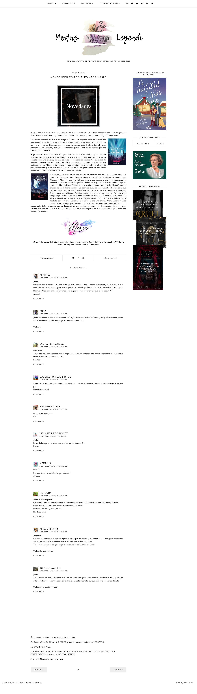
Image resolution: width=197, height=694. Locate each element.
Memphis (45, 463)
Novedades (47, 258)
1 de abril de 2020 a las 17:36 (53, 278)
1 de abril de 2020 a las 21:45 (53, 379)
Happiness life (50, 406)
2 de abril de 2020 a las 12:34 (53, 496)
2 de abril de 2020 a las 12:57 (53, 532)
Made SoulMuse (185, 683)
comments (110, 258)
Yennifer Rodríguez (54, 433)
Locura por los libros (55, 377)
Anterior (118, 669)
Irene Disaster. (50, 568)
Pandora (46, 493)
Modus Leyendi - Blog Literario (26, 682)
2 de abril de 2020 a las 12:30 (53, 466)
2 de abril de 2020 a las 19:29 (53, 571)
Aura (43, 311)
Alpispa (45, 275)
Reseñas (51, 3)
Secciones (86, 3)
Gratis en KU (68, 3)
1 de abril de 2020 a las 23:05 (53, 409)
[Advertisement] (149, 335)
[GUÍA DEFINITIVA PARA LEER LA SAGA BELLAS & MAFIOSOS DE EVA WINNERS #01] (148, 290)
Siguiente (39, 669)
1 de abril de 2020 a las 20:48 (53, 347)
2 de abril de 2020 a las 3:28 (53, 436)
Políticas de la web (109, 3)
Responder (38, 298)
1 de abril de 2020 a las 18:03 (53, 314)
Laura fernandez (52, 344)
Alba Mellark (49, 529)
